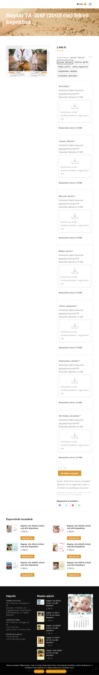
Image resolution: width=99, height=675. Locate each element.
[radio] (65, 62)
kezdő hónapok (63, 57)
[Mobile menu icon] (90, 4)
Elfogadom (39, 671)
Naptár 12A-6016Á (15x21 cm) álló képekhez (32, 527)
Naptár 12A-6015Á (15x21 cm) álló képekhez (79, 527)
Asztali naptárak (75, 495)
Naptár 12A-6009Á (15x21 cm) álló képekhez (33, 563)
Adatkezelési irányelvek (56, 671)
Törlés (90, 57)
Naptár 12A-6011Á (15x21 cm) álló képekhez (32, 545)
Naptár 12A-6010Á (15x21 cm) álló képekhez (79, 545)
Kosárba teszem (69, 473)
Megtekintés (27, 538)
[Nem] (96, 668)
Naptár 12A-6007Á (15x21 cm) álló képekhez (79, 563)
